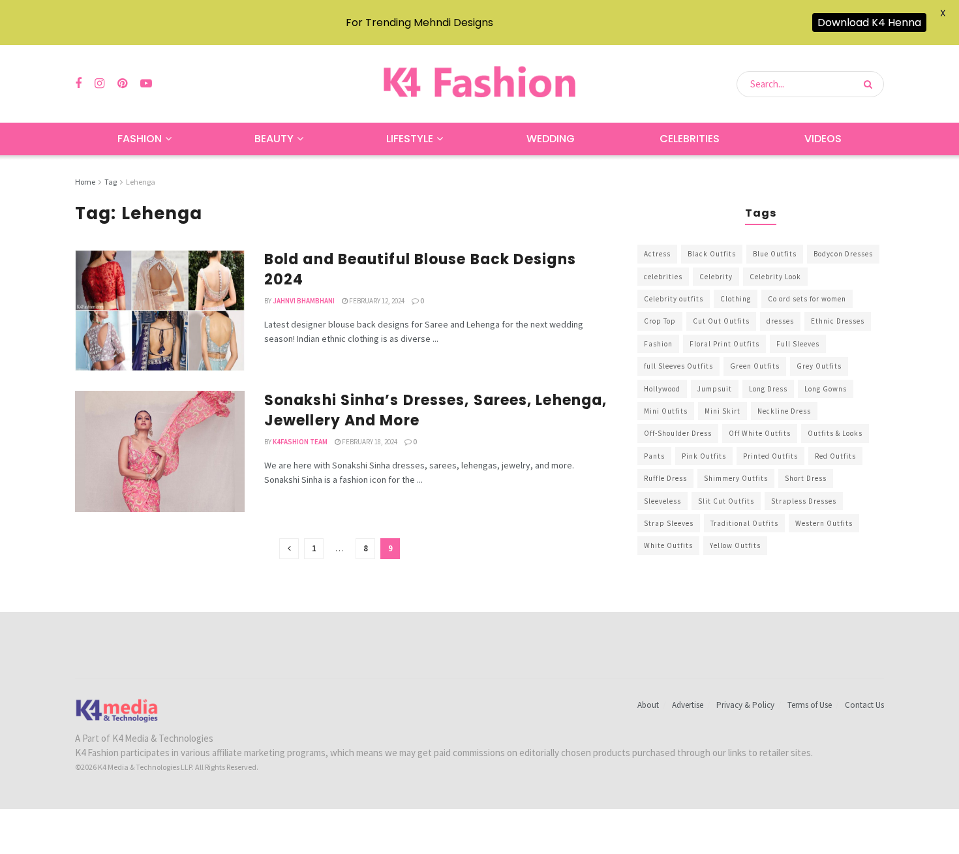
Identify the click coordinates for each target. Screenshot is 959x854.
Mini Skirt (722, 411)
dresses (780, 321)
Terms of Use (809, 704)
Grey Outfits (819, 366)
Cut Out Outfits (721, 321)
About (648, 704)
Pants (654, 456)
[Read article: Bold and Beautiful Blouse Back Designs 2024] (160, 310)
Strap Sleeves (668, 523)
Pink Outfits (704, 456)
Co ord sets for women (807, 298)
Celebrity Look (775, 276)
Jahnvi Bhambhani (304, 300)
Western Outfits (824, 523)
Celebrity (716, 276)
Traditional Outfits (744, 523)
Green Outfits (755, 366)
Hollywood (662, 388)
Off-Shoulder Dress (678, 433)
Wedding (550, 138)
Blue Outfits (775, 253)
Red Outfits (835, 456)
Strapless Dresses (803, 501)
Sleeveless (662, 501)
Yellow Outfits (735, 545)
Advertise (687, 704)
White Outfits (668, 545)
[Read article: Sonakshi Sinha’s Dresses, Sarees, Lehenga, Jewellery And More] (160, 451)
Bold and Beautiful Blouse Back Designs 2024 (420, 269)
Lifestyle (409, 138)
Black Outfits (712, 253)
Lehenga (140, 182)
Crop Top (660, 321)
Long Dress (768, 388)
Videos (823, 138)
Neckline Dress (784, 411)
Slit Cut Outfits (726, 501)
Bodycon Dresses (843, 253)
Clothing (735, 298)
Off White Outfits (760, 433)
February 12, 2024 (376, 300)
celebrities (663, 276)
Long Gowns (825, 388)
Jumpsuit (714, 388)
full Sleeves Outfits (678, 366)
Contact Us (864, 704)
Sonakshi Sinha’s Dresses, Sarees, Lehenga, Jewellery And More (435, 410)
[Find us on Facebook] (78, 83)
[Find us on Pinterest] (122, 83)
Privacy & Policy (745, 704)
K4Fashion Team (300, 441)
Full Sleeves (797, 343)
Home (85, 182)
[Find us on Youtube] (146, 83)
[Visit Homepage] (479, 84)
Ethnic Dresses (837, 321)
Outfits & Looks (835, 433)
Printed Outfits (770, 456)
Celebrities (690, 138)
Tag (110, 182)
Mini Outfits (666, 411)
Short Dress (806, 478)
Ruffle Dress (665, 478)
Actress (657, 253)
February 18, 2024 (369, 441)
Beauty (274, 138)
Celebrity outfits (673, 298)
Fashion (139, 138)
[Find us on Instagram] (99, 83)
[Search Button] (870, 84)
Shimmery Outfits (736, 478)
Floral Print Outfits (724, 343)
